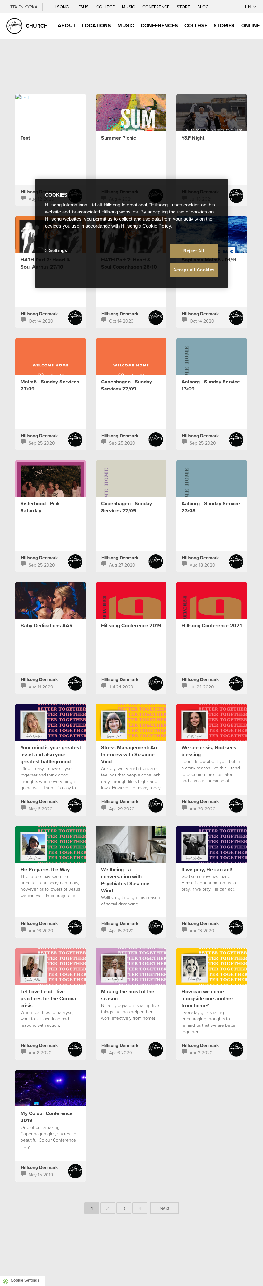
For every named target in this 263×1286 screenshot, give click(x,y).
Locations (96, 25)
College (105, 7)
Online (250, 25)
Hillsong (59, 7)
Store (184, 7)
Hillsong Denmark (39, 313)
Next (164, 1208)
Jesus (83, 7)
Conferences (159, 25)
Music (129, 7)
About (67, 25)
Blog (202, 7)
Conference (156, 7)
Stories (224, 25)
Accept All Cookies (194, 270)
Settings (58, 250)
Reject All (194, 250)
